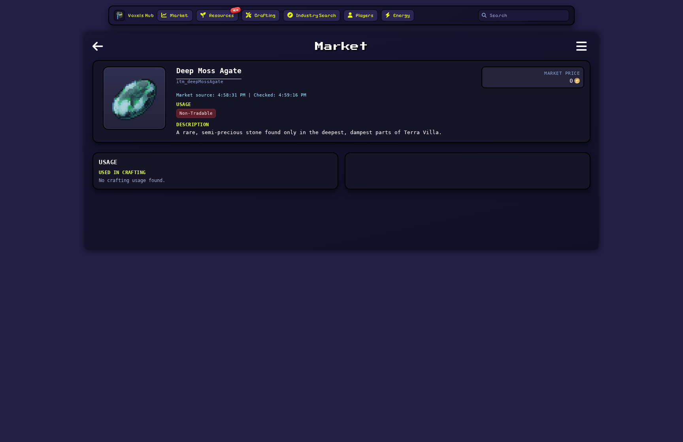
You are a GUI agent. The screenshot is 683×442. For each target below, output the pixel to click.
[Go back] (99, 48)
